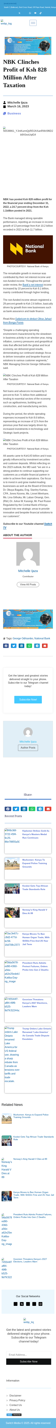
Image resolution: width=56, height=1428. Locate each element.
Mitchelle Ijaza (28, 571)
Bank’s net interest (33, 284)
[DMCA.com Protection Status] (14, 1414)
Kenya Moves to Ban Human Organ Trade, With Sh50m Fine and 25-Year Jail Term (33, 1195)
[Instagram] (26, 13)
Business (14, 113)
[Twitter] (21, 13)
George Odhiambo (23, 638)
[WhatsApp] (31, 13)
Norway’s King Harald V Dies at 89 (30, 1159)
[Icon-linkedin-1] (34, 1304)
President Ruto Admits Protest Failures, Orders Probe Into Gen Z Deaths (35, 966)
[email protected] (10, 3)
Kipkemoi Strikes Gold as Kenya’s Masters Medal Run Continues (35, 834)
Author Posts (28, 747)
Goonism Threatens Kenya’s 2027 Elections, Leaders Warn (35, 1003)
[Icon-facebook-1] (15, 1304)
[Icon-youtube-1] (28, 1304)
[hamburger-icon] (33, 23)
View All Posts (28, 584)
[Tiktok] (42, 13)
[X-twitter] (22, 1304)
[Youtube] (36, 13)
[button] (6, 646)
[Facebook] (15, 13)
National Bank (42, 638)
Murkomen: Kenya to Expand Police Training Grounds (34, 863)
